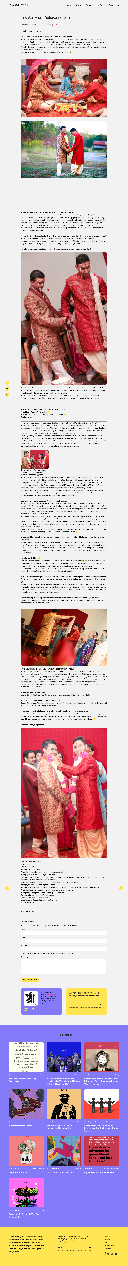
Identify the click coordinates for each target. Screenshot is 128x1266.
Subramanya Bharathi (51, 994)
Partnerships (110, 1242)
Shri (55, 25)
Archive (108, 1239)
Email (23, 937)
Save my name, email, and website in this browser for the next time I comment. (48, 953)
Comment (25, 957)
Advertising (109, 1245)
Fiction (88, 5)
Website (24, 945)
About (111, 5)
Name (24, 929)
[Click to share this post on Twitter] (7, 389)
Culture (78, 5)
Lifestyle (68, 5)
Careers (108, 1248)
